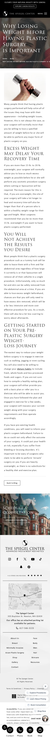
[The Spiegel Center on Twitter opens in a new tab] (25, 559)
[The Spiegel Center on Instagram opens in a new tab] (9, 559)
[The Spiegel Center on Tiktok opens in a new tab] (40, 559)
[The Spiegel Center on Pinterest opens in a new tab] (29, 567)
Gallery (15, 662)
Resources (35, 662)
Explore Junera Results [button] (25, 6)
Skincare (35, 657)
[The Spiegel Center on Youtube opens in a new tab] (33, 559)
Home (5, 58)
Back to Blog (12, 483)
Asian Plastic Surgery (14, 652)
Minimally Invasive (15, 647)
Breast (15, 643)
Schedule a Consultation (16, 520)
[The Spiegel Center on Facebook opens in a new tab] (17, 559)
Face (35, 638)
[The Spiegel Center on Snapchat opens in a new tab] (21, 567)
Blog (12, 58)
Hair (35, 652)
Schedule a (18, 510)
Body (35, 643)
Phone (20, 735)
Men (35, 647)
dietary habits (24, 368)
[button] (4, 727)
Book (30, 735)
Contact (10, 735)
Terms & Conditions (13, 689)
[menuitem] (9, 559)
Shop (40, 735)
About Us (15, 638)
